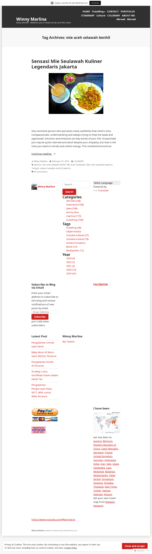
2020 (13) (71, 269)
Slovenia (98, 483)
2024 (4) (70, 258)
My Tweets (68, 341)
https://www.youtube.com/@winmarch (53, 519)
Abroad (120, 19)
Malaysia (110, 471)
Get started (95, 3)
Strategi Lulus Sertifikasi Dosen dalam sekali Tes (44, 375)
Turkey (97, 490)
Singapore (108, 479)
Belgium (107, 441)
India (96, 464)
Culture (100, 15)
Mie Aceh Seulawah (76, 164)
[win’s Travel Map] (107, 422)
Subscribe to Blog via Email (43, 286)
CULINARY (113, 15)
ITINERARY (88, 15)
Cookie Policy (70, 547)
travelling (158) (74, 219)
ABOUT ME (128, 15)
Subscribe (40, 316)
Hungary (98, 460)
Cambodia (99, 467)
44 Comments (41, 171)
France (108, 452)
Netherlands (100, 475)
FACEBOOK (100, 284)
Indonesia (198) (75, 204)
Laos (108, 467)
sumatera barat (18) (77, 239)
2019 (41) (71, 273)
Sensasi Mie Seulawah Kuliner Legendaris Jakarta (66, 64)
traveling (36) (73, 227)
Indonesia (110, 460)
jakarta (37, 164)
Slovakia (108, 483)
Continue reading (41, 154)
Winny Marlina (31, 19)
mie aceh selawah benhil (53, 164)
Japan (115, 464)
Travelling (98, 11)
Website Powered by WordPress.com (61, 530)
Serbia (97, 479)
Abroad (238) (73, 200)
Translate (103, 190)
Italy (108, 464)
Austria (97, 441)
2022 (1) (70, 262)
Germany (98, 452)
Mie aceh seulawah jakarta (99, 164)
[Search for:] (76, 184)
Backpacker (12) (75, 250)
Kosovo (108, 494)
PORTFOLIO (128, 11)
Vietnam (98, 494)
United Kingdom (102, 456)
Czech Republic (109, 448)
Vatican (106, 490)
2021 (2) (70, 265)
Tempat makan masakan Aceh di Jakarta (51, 168)
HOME (86, 11)
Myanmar (98, 471)
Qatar (112, 475)
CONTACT (113, 11)
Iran (102, 464)
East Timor (111, 486)
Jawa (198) (71, 208)
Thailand (98, 486)
